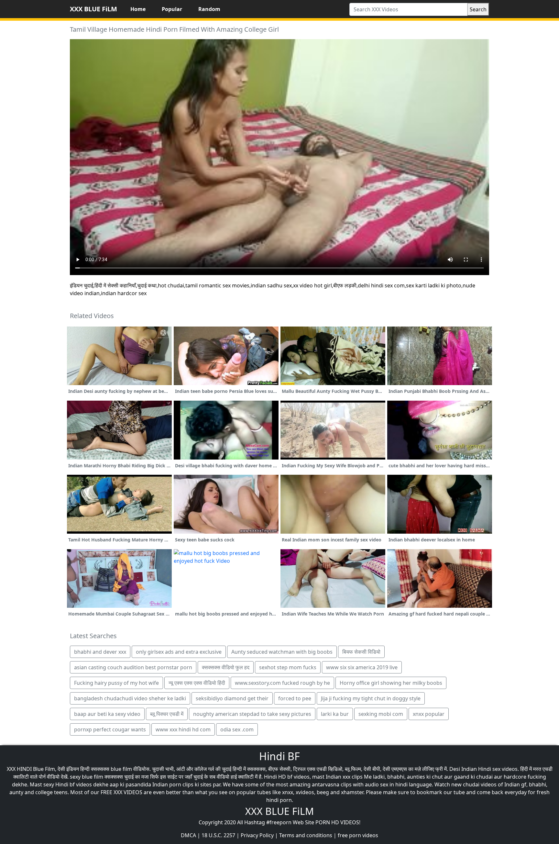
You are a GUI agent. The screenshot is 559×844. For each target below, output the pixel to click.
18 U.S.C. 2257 (218, 835)
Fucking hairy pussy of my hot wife (116, 682)
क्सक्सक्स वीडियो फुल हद (225, 667)
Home (138, 9)
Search (478, 9)
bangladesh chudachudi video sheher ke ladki (130, 698)
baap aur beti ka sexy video (107, 713)
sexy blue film (86, 776)
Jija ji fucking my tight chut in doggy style (371, 698)
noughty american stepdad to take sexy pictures (252, 713)
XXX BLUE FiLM (93, 9)
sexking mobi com (380, 713)
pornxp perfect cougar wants (110, 729)
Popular (172, 9)
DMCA (188, 835)
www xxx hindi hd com (183, 729)
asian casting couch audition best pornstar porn (133, 667)
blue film (121, 768)
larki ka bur (335, 713)
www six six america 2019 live (362, 667)
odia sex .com (237, 729)
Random (209, 9)
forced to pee (294, 698)
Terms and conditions (305, 835)
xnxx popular (428, 713)
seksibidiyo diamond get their (232, 698)
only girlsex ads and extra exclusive (179, 651)
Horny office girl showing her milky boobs (391, 682)
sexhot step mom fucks (287, 667)
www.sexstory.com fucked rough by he (282, 682)
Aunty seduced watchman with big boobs (282, 651)
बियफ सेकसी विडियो (361, 651)
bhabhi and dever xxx (100, 651)
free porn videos (358, 835)
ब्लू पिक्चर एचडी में (166, 713)
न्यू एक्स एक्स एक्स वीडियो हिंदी (197, 682)
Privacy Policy (257, 835)
